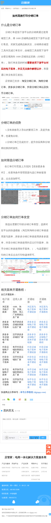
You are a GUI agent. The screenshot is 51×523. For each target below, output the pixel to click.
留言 (43, 437)
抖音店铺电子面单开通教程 (43, 349)
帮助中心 (8, 8)
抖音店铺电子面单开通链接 (31, 349)
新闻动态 (44, 467)
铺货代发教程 (35, 475)
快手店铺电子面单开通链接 (31, 372)
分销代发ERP (6, 471)
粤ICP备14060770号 (8, 509)
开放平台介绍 (16, 467)
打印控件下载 (35, 479)
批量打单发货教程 (36, 467)
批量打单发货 (6, 467)
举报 (3, 405)
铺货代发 (4, 475)
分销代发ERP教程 (36, 471)
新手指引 (16, 8)
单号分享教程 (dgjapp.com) (33, 392)
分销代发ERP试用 (26, 471)
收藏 (31, 400)
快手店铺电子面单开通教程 (43, 372)
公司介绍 (44, 471)
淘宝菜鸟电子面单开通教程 (43, 309)
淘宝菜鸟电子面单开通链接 (31, 309)
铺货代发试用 (25, 475)
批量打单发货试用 (26, 467)
